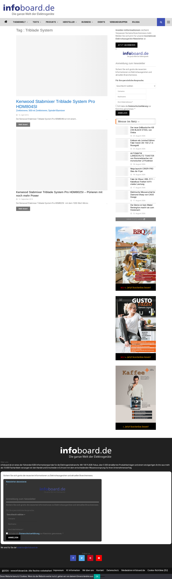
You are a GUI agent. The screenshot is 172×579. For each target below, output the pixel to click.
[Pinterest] (90, 558)
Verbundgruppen (118, 22)
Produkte (51, 22)
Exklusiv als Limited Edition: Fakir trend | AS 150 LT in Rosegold (142, 143)
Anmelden (122, 113)
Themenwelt (19, 22)
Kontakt (100, 570)
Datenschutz (113, 570)
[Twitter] (82, 558)
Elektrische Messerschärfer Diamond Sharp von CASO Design (142, 194)
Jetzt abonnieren (126, 45)
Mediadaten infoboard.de (133, 570)
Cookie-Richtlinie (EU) (158, 570)
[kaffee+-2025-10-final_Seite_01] (136, 422)
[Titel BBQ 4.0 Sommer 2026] (136, 283)
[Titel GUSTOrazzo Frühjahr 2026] (136, 352)
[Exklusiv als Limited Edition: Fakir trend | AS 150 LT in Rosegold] (122, 143)
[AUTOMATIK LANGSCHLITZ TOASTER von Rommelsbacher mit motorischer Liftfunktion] (122, 156)
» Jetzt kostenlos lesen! (138, 287)
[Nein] (102, 576)
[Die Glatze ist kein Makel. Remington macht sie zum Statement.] (122, 208)
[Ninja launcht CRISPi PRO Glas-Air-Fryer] (122, 171)
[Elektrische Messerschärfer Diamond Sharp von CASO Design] (122, 195)
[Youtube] (99, 558)
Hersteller (69, 22)
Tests (36, 22)
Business (86, 22)
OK (97, 576)
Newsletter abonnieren (16, 482)
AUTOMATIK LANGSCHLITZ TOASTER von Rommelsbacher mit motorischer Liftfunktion (142, 157)
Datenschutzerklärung (138, 106)
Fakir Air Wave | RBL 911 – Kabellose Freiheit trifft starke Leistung (142, 181)
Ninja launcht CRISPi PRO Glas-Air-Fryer (141, 169)
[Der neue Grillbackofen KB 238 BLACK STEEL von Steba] (122, 130)
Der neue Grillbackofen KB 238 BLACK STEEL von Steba (142, 130)
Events (101, 22)
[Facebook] (73, 558)
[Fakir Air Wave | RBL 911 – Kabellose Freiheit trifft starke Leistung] (122, 182)
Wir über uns (88, 570)
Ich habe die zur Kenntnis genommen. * (35, 533)
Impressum (58, 570)
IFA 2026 (135, 22)
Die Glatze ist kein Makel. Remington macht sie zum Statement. (142, 207)
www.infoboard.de (19, 570)
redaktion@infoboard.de (27, 547)
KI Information (73, 570)
